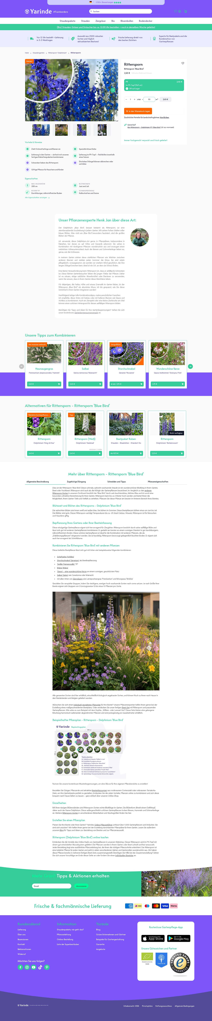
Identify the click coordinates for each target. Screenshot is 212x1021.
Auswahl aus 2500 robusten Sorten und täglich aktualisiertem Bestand (90, 39)
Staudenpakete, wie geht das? (70, 929)
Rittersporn (76, 53)
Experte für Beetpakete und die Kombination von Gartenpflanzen (173, 39)
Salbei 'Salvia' (62, 575)
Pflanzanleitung (64, 934)
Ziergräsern (78, 579)
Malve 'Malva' (62, 568)
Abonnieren (81, 886)
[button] (185, 11)
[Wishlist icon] (59, 345)
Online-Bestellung (65, 939)
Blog (62, 830)
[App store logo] (153, 938)
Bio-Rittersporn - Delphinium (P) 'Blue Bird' (144, 127)
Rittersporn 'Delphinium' (57, 53)
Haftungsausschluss (163, 1006)
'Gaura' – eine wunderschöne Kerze (72, 572)
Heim (27, 53)
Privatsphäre (147, 1006)
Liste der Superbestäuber (68, 944)
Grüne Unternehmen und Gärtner (111, 934)
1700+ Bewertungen (104, 2)
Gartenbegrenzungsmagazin (86, 313)
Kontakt (21, 944)
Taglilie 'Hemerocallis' (66, 564)
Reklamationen (24, 949)
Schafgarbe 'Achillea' (65, 557)
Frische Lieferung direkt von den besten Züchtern (130, 38)
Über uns (21, 934)
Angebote (100, 949)
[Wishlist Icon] (183, 63)
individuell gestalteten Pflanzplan (87, 705)
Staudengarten (38, 53)
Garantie (100, 944)
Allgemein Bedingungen (184, 1006)
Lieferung (22, 929)
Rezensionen (23, 939)
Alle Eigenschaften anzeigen (36, 198)
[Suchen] (91, 11)
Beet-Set (126, 708)
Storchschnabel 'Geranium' (68, 561)
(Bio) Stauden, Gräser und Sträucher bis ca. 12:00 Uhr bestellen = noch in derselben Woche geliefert (106, 27)
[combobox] (120, 11)
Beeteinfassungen (99, 791)
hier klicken (164, 117)
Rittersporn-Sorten (70, 813)
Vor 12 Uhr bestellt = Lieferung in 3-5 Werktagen (50, 38)
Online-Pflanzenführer (104, 825)
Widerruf (22, 954)
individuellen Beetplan (124, 856)
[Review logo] (161, 965)
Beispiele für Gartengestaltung (110, 939)
